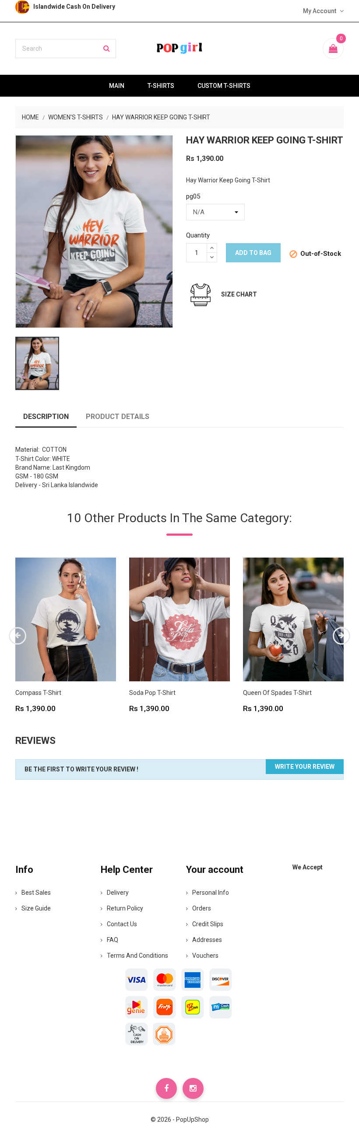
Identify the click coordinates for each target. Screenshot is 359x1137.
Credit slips (207, 924)
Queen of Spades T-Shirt (277, 692)
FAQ (112, 939)
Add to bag (253, 252)
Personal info (210, 892)
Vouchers (205, 955)
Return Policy (125, 908)
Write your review (304, 766)
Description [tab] (46, 416)
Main (116, 85)
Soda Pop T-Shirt (152, 692)
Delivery (118, 892)
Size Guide (36, 908)
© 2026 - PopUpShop (180, 1119)
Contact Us (122, 924)
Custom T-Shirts (223, 85)
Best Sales (36, 892)
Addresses (207, 939)
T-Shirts (161, 85)
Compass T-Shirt (38, 692)
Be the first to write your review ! (81, 769)
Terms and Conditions (137, 955)
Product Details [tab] (117, 416)
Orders (201, 908)
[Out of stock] (38, 656)
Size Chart (239, 294)
